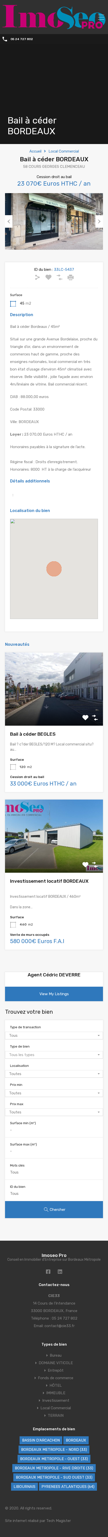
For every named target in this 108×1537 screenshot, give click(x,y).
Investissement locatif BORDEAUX (49, 881)
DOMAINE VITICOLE (56, 1363)
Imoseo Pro (54, 1255)
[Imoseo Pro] (54, 27)
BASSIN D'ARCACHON (41, 1440)
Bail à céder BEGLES (33, 734)
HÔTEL (55, 1385)
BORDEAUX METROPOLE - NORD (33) (54, 1449)
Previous (9, 221)
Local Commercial (63, 151)
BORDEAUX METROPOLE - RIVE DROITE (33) (54, 1468)
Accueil (35, 151)
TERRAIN (56, 1415)
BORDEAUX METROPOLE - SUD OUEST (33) (54, 1477)
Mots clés (17, 1165)
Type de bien (20, 1046)
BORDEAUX (76, 1440)
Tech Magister (58, 1520)
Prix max (16, 1104)
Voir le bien (54, 711)
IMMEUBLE (55, 1393)
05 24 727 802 (22, 39)
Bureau (56, 1355)
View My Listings (54, 994)
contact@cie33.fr (59, 1326)
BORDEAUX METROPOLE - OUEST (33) (54, 1459)
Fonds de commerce (55, 1378)
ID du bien (17, 1187)
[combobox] (54, 1035)
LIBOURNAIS (24, 1486)
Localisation (19, 1066)
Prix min (16, 1085)
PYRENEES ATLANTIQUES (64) (67, 1486)
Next (99, 221)
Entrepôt (56, 1370)
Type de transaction (25, 1027)
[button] (54, 569)
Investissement (55, 1400)
